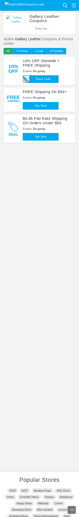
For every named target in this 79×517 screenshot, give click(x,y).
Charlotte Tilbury (29, 497)
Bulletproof (66, 497)
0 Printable (56, 51)
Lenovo (62, 509)
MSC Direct (63, 490)
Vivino (10, 497)
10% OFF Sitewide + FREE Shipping (41, 63)
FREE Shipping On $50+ (45, 92)
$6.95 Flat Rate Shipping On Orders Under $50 (45, 120)
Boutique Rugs (42, 490)
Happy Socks (24, 503)
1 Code (39, 51)
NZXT (24, 490)
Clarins (58, 503)
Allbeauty (43, 503)
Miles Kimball (44, 509)
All (8, 51)
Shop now (41, 28)
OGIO (12, 490)
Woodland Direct (21, 509)
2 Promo (22, 51)
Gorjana (49, 497)
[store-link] (15, 21)
